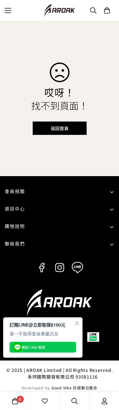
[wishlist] (45, 401)
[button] (107, 10)
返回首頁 (60, 128)
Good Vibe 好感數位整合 (74, 387)
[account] (104, 401)
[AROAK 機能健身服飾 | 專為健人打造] (59, 10)
